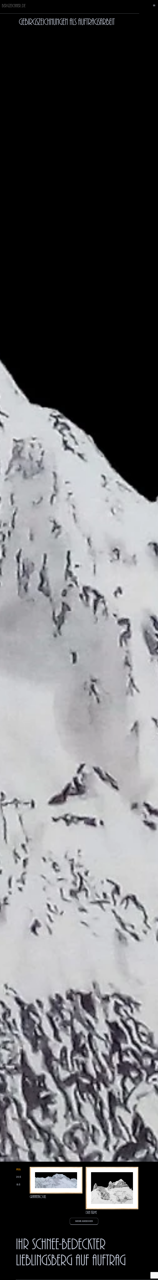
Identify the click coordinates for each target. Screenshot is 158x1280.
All (18, 1169)
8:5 (18, 1184)
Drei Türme (91, 1212)
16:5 (18, 1177)
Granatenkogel (38, 1196)
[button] (154, 5)
